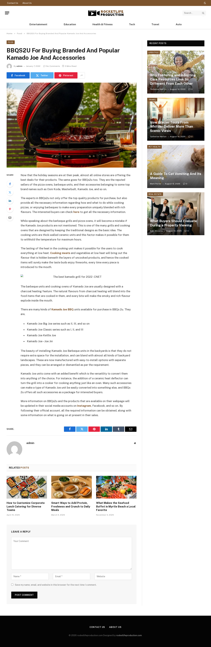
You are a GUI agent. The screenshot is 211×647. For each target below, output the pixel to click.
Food (10, 42)
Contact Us (12, 3)
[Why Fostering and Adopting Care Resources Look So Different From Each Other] (175, 72)
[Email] (10, 217)
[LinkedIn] (10, 200)
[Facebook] (10, 184)
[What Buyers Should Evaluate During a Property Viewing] (175, 213)
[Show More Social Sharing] (81, 75)
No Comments (53, 66)
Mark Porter (155, 184)
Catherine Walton (158, 89)
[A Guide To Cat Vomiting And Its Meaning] (175, 166)
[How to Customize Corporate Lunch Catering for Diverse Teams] (27, 487)
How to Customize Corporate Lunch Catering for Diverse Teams (26, 506)
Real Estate (155, 194)
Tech (132, 24)
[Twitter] (10, 192)
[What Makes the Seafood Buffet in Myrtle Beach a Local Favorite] (116, 487)
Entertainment (38, 24)
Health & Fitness (102, 24)
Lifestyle (154, 52)
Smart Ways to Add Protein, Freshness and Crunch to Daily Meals (70, 506)
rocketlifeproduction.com (129, 635)
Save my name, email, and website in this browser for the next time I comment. (56, 585)
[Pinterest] (10, 209)
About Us (27, 3)
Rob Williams (156, 231)
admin (19, 66)
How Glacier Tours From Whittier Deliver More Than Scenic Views (171, 126)
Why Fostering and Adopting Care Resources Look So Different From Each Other (173, 79)
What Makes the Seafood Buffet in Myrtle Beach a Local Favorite (116, 506)
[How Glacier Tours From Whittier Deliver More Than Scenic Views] (175, 119)
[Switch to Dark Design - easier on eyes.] (204, 3)
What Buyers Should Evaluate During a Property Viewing (173, 223)
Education (70, 24)
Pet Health (154, 147)
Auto (179, 24)
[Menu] (7, 13)
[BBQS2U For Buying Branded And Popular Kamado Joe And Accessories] (71, 125)
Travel (155, 24)
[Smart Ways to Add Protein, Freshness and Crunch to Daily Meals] (71, 487)
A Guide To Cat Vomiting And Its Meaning (175, 176)
